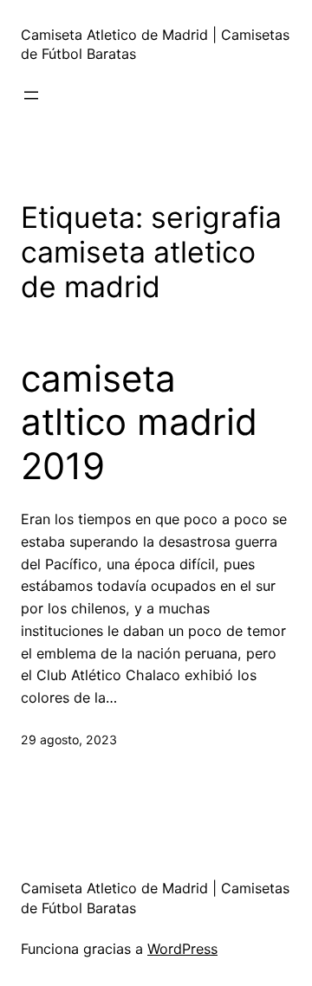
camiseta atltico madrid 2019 (139, 422)
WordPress (182, 948)
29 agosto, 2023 (69, 739)
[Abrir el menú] (31, 95)
